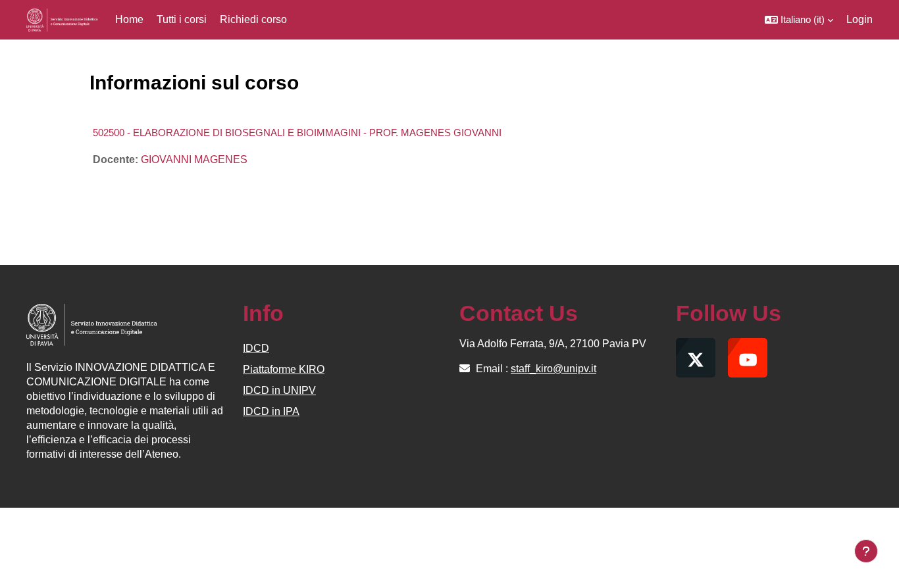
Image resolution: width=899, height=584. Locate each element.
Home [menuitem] (129, 19)
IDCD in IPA (271, 411)
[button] (799, 19)
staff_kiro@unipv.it (553, 368)
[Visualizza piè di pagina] (866, 551)
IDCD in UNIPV (279, 390)
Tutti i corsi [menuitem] (182, 19)
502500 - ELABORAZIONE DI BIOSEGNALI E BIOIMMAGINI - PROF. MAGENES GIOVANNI (297, 132)
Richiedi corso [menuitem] (253, 19)
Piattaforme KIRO (283, 369)
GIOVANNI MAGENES (194, 159)
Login (859, 19)
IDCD (256, 348)
